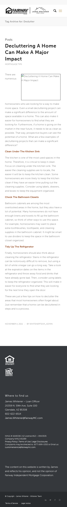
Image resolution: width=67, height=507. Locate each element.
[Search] (53, 11)
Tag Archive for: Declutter (19, 21)
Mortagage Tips (13, 64)
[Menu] (60, 11)
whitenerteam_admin (41, 324)
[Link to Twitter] (50, 500)
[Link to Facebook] (55, 500)
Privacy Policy (11, 441)
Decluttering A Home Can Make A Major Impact (30, 52)
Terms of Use (25, 441)
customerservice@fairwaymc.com (20, 447)
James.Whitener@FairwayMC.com (24, 417)
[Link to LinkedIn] (45, 500)
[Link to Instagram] (59, 500)
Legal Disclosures (40, 441)
